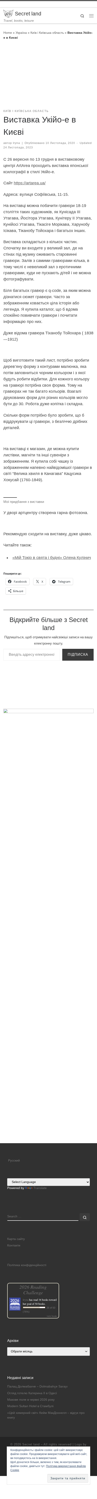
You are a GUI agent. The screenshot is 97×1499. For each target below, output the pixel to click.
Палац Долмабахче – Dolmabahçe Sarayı (37, 1386)
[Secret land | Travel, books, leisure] (8, 13)
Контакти (13, 1245)
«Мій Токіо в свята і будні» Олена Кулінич (51, 557)
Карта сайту (16, 1239)
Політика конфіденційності (26, 1265)
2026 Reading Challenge (33, 1290)
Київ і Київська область (47, 32)
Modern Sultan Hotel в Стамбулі (30, 1406)
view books (52, 1316)
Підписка (78, 654)
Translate (40, 1188)
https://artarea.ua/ (30, 183)
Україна (21, 32)
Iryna (16, 143)
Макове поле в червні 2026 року (31, 1399)
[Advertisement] (48, 1093)
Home (7, 32)
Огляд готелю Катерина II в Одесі (32, 1393)
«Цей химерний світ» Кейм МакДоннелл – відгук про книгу (46, 1415)
